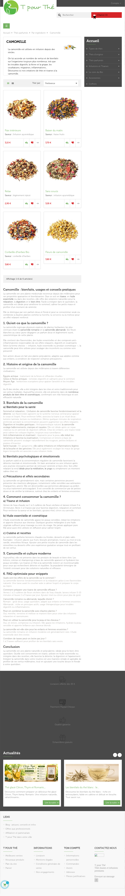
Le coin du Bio (96, 72)
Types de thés (95, 48)
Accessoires (94, 78)
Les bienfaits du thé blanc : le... (82, 787)
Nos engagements (45, 872)
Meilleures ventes (14, 855)
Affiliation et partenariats (17, 833)
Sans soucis (51, 191)
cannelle (69, 510)
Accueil (93, 41)
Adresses (70, 872)
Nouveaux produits (14, 859)
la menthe (44, 315)
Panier (8, 868)
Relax (8, 191)
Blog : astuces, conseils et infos (20, 824)
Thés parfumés (96, 60)
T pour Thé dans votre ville (18, 837)
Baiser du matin (54, 130)
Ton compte (72, 848)
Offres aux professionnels (17, 829)
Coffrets (93, 84)
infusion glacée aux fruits (26, 540)
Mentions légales (44, 859)
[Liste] (13, 83)
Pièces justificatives (75, 876)
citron (59, 510)
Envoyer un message (104, 876)
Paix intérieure (13, 130)
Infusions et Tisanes (98, 66)
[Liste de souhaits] (32, 142)
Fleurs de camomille (56, 252)
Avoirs (69, 868)
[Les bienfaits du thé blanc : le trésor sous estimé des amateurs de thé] (92, 772)
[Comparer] (38, 142)
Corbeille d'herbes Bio (17, 252)
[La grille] (8, 83)
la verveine (55, 315)
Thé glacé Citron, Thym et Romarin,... (25, 787)
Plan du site (11, 864)
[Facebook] (96, 880)
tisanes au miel (66, 540)
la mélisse (69, 315)
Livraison (40, 855)
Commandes (72, 864)
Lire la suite (50, 802)
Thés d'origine (96, 54)
